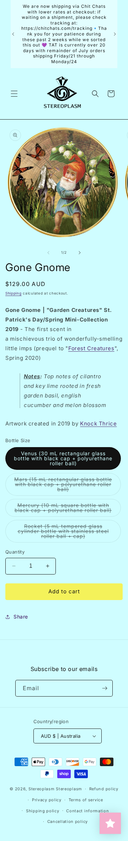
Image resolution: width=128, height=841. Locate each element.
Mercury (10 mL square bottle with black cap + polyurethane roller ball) (68, 509)
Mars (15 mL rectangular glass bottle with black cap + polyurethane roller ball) (63, 486)
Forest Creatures (91, 348)
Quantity (15, 552)
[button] (14, 93)
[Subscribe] (104, 688)
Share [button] (21, 617)
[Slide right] (79, 252)
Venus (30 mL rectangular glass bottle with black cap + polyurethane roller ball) (63, 458)
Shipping (13, 293)
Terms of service (86, 799)
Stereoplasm (41, 788)
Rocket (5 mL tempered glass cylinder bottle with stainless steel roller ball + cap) (66, 533)
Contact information (87, 810)
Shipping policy (42, 810)
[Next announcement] (115, 34)
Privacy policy (47, 799)
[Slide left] (48, 252)
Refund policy (103, 788)
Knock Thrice (98, 423)
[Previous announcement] (13, 34)
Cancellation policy (67, 821)
